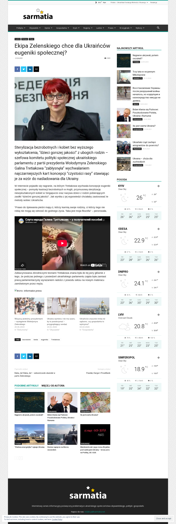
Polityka (19, 28)
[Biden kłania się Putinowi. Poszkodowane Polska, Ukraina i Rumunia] (62, 402)
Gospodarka (61, 28)
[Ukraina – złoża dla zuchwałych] (124, 164)
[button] (158, 28)
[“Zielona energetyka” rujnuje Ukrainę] (30, 434)
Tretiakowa (55, 340)
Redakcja (153, 2)
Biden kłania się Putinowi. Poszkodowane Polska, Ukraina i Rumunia (60, 417)
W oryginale (125, 28)
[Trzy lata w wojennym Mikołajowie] (124, 77)
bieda (36, 340)
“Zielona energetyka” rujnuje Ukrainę (29, 447)
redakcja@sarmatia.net (95, 511)
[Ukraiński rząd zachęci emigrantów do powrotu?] (124, 147)
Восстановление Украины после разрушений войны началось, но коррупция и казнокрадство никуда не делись (146, 94)
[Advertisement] (111, 14)
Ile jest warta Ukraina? (89, 415)
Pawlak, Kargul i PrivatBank (98, 373)
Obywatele (33, 28)
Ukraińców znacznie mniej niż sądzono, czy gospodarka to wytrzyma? (92, 321)
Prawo (110, 28)
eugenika (44, 340)
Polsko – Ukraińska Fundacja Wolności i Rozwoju (128, 2)
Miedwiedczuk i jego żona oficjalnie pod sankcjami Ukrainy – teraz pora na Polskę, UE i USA (95, 450)
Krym (75, 28)
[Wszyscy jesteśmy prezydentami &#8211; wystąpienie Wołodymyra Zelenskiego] (29, 306)
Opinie (47, 28)
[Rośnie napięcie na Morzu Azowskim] (62, 434)
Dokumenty (52, 411)
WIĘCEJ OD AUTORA (53, 385)
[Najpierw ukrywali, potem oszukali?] (30, 402)
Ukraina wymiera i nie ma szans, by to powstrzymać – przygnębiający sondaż (61, 321)
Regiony (86, 28)
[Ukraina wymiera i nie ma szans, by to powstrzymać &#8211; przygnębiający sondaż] (62, 306)
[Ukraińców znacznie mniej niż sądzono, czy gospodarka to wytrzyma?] (94, 306)
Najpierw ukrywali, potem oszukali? (29, 415)
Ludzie (99, 28)
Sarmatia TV (138, 78)
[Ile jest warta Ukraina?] (95, 402)
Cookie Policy (57, 519)
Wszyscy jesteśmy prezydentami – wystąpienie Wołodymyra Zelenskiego (29, 321)
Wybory (139, 28)
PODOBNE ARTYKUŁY (27, 385)
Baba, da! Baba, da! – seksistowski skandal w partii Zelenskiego (35, 374)
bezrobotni (26, 340)
